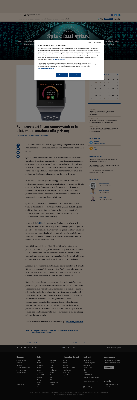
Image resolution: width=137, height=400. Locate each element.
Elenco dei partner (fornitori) (46, 68)
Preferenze (62, 74)
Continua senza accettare (94, 42)
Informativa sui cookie (59, 59)
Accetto (75, 74)
